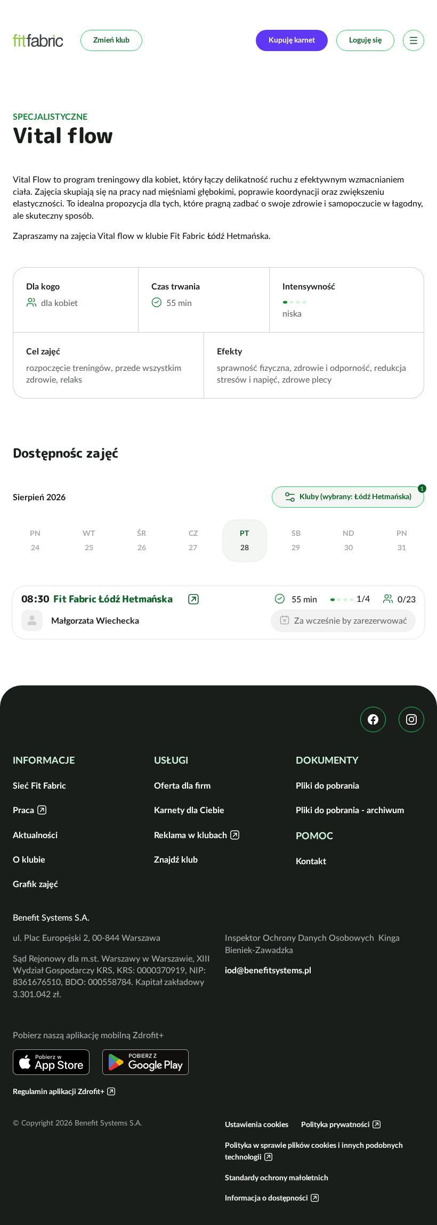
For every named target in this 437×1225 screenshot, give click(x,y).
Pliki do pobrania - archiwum (350, 810)
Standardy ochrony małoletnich (276, 1177)
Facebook (373, 719)
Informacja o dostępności (266, 1198)
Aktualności (35, 835)
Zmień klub (111, 40)
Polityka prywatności (335, 1124)
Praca (23, 810)
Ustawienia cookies (256, 1124)
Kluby (354, 496)
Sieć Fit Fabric (39, 785)
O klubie (29, 859)
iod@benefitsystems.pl (268, 970)
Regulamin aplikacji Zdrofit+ (58, 1091)
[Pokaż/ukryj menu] (413, 40)
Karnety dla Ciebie (189, 810)
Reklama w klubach (190, 835)
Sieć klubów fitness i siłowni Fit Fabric (38, 40)
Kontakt (311, 861)
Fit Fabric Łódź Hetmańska (112, 599)
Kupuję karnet (292, 40)
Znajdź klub (176, 859)
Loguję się (365, 40)
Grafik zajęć (35, 884)
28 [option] (244, 540)
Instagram (411, 719)
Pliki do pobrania (327, 785)
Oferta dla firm (182, 785)
